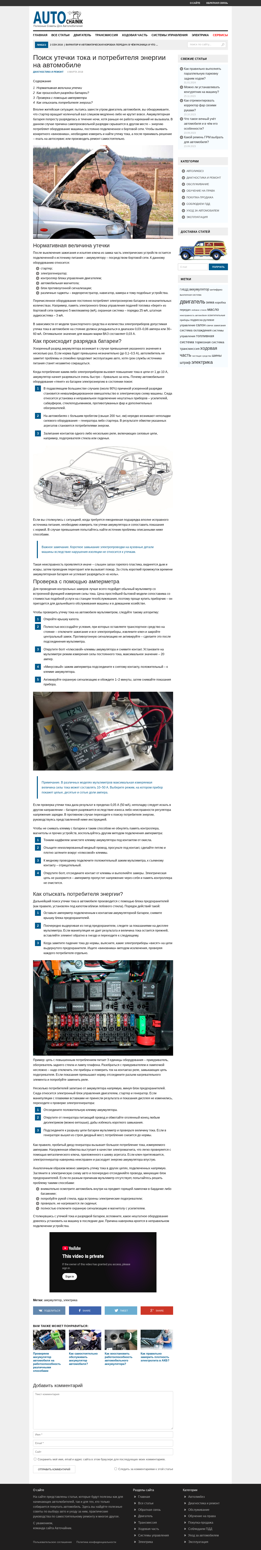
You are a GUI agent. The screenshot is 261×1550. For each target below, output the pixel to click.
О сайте (195, 3)
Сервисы (220, 35)
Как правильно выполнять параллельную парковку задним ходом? (202, 73)
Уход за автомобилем (202, 210)
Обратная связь (217, 3)
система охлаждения (196, 330)
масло (213, 309)
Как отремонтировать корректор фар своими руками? (200, 105)
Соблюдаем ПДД (198, 203)
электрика (70, 1300)
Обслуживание (197, 184)
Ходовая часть (135, 35)
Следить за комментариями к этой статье (145, 1469)
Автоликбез (194, 170)
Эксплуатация (197, 217)
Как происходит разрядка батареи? (61, 92)
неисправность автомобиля (193, 315)
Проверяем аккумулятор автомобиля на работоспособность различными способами (47, 1362)
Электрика (200, 35)
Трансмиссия (106, 35)
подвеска (196, 319)
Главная (40, 35)
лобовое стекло (199, 310)
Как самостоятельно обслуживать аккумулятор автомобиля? (83, 1358)
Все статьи (60, 35)
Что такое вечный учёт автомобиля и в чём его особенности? (201, 123)
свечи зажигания (216, 325)
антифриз (216, 289)
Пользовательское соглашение (52, 1541)
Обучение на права (200, 190)
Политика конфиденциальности (96, 1541)
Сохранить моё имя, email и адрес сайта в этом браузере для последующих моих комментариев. (101, 1459)
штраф (185, 362)
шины (217, 355)
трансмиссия (189, 349)
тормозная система (209, 342)
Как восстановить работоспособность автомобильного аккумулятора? (118, 1358)
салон (201, 325)
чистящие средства (201, 356)
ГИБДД (184, 289)
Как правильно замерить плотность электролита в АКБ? (155, 1357)
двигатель (192, 301)
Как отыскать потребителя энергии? (63, 102)
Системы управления (170, 35)
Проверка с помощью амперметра (60, 97)
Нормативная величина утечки (57, 88)
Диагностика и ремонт (48, 72)
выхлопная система (190, 295)
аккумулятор (53, 1300)
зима (210, 302)
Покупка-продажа (199, 197)
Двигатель (82, 35)
